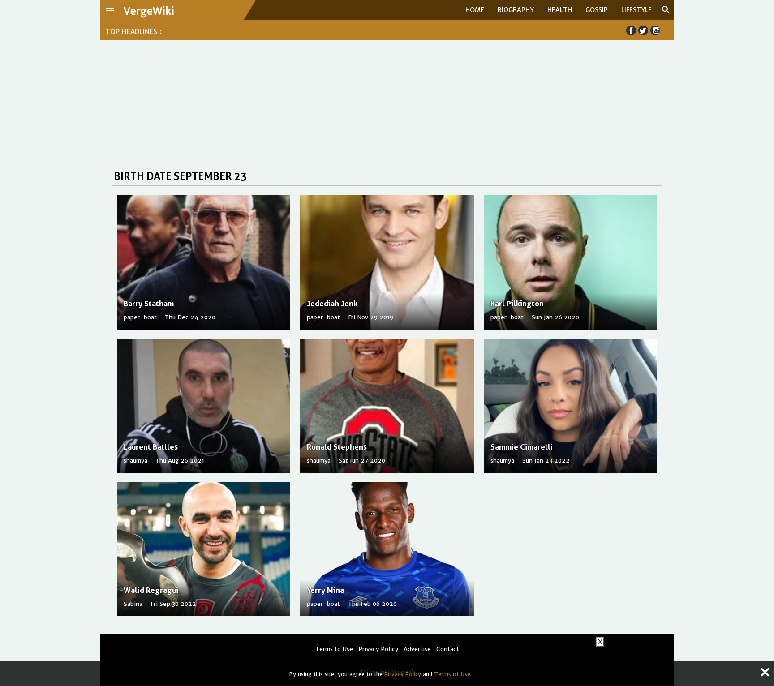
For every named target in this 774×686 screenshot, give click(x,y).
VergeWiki (149, 11)
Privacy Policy (402, 674)
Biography (516, 10)
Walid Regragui (151, 590)
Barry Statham (149, 303)
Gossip (596, 10)
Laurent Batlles (151, 446)
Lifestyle (636, 10)
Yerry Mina (325, 590)
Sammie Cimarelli (521, 446)
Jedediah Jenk (332, 303)
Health (559, 10)
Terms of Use (452, 674)
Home (474, 10)
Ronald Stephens (337, 446)
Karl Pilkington (517, 303)
